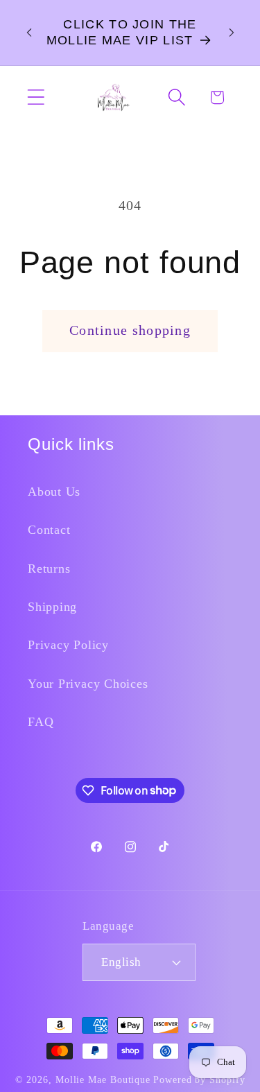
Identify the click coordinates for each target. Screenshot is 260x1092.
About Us (54, 492)
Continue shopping (130, 330)
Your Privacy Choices (88, 684)
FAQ (40, 722)
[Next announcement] (231, 32)
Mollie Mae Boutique (102, 1079)
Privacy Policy (68, 645)
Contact (49, 530)
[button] (35, 97)
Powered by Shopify (199, 1079)
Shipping (52, 607)
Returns (49, 568)
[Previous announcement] (29, 32)
